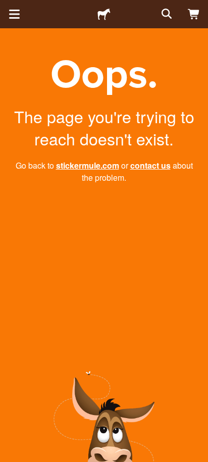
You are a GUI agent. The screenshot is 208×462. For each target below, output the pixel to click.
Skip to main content (7, 7)
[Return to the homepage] (104, 14)
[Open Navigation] (14, 14)
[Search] (165, 14)
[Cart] (194, 14)
